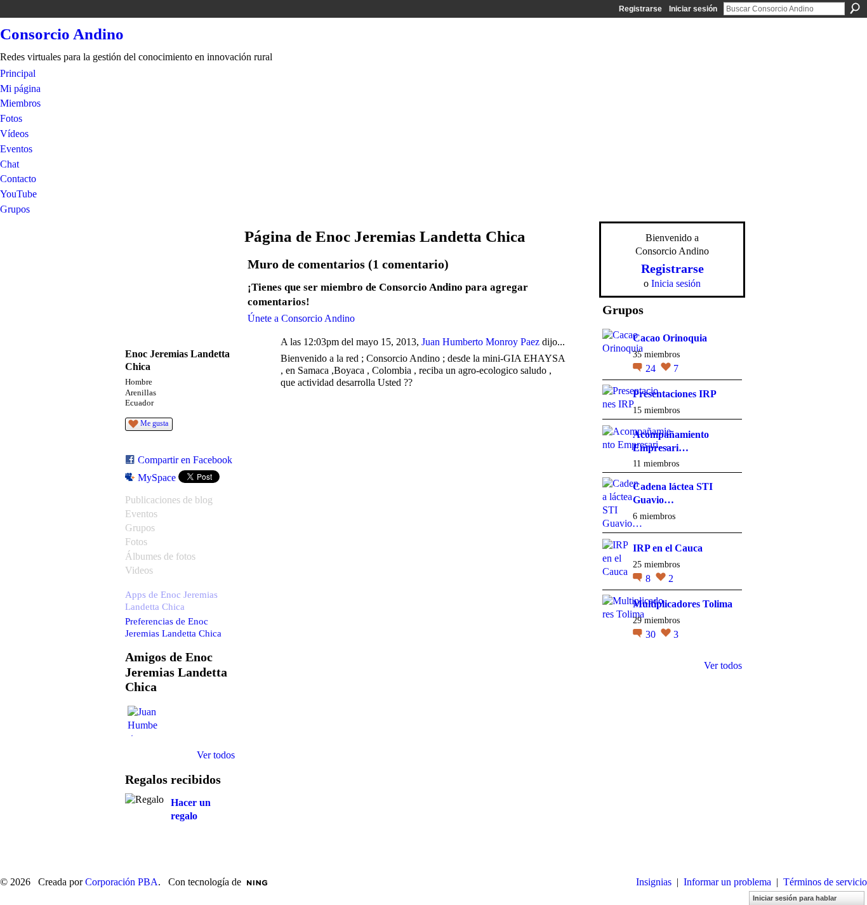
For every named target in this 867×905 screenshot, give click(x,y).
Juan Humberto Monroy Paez (480, 341)
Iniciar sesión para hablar (795, 898)
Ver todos (216, 755)
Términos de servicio (825, 881)
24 (651, 368)
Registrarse (640, 8)
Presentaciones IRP (675, 393)
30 (651, 634)
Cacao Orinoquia (670, 338)
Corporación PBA (121, 881)
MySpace (157, 477)
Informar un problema (727, 881)
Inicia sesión (676, 283)
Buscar (855, 8)
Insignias (654, 881)
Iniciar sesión (693, 8)
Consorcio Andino (62, 34)
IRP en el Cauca (668, 548)
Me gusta (154, 423)
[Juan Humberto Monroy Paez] (143, 721)
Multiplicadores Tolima (682, 603)
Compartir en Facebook (185, 459)
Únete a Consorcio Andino (301, 318)
